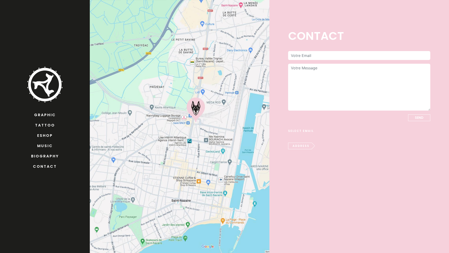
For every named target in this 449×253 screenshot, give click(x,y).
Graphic (45, 115)
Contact (45, 166)
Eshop (45, 135)
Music (45, 146)
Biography (45, 156)
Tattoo (45, 125)
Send (419, 117)
